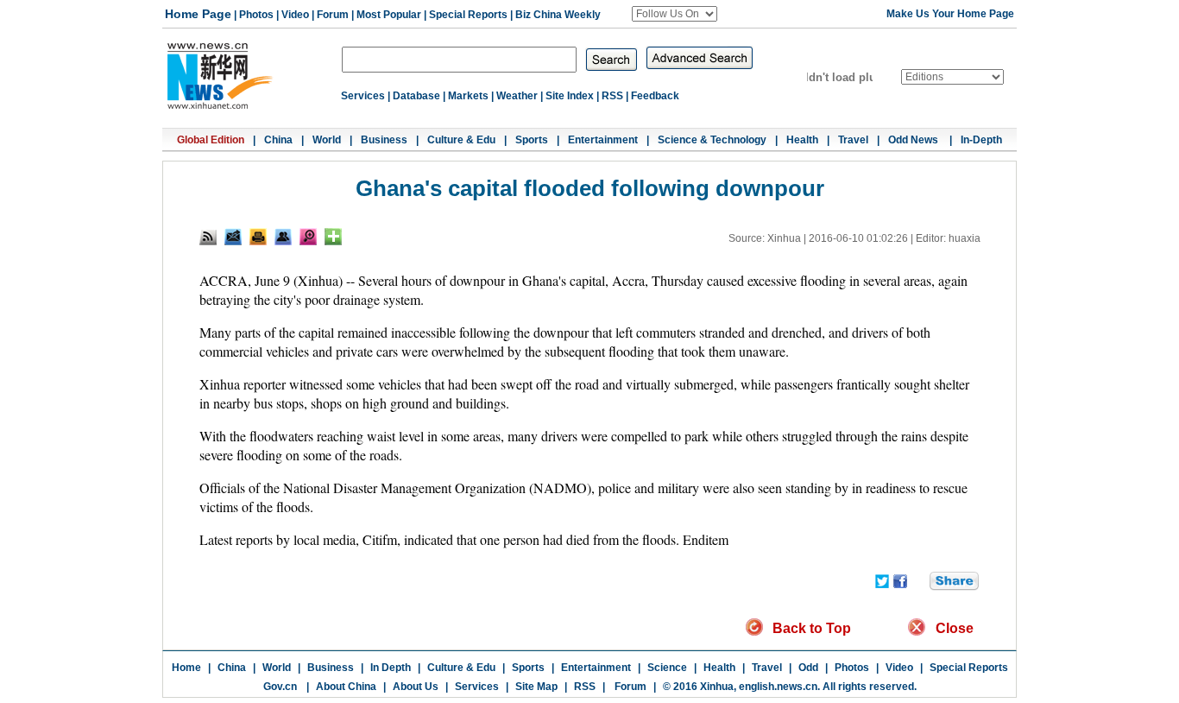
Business (384, 140)
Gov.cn (280, 687)
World (326, 140)
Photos (256, 15)
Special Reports (468, 15)
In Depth (390, 668)
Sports (531, 140)
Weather (517, 96)
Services (363, 96)
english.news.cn (778, 687)
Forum (333, 15)
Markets (468, 96)
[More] (333, 236)
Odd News (914, 140)
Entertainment (603, 140)
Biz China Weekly (558, 15)
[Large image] (308, 236)
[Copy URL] (283, 236)
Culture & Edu (461, 140)
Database (416, 96)
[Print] (258, 236)
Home (186, 668)
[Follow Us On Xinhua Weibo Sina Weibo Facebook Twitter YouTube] (674, 14)
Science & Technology (712, 140)
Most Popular (388, 15)
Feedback (655, 96)
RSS (612, 96)
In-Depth (981, 140)
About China (346, 687)
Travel (853, 140)
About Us (415, 687)
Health (802, 140)
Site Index (569, 96)
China (278, 140)
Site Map (536, 687)
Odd (808, 668)
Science (667, 668)
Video (295, 15)
